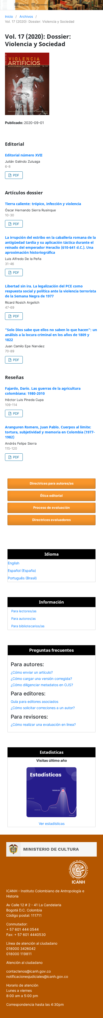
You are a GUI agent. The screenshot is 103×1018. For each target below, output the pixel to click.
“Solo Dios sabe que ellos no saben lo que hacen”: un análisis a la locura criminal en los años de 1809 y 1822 (51, 334)
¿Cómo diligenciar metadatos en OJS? (42, 685)
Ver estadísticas (51, 823)
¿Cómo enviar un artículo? (32, 672)
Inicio (9, 16)
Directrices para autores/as (52, 483)
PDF (15, 175)
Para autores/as (23, 619)
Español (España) (22, 570)
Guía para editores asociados (34, 701)
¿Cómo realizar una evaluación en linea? (43, 724)
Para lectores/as (23, 611)
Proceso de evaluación (51, 507)
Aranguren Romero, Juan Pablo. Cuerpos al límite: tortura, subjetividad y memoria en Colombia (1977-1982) (50, 432)
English (13, 563)
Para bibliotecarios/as (27, 626)
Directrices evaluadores (51, 520)
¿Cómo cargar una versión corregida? (41, 678)
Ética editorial (51, 496)
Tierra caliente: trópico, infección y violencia (43, 203)
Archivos (26, 16)
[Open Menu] (5, 5)
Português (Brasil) (22, 578)
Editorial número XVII (23, 155)
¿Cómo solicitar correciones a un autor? (43, 708)
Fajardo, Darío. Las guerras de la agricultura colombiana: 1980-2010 (42, 391)
